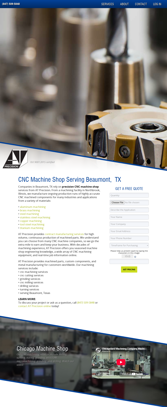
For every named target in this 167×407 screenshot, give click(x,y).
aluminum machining (33, 207)
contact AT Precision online (34, 306)
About (124, 4)
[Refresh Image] (135, 257)
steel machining (29, 214)
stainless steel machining (35, 217)
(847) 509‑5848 (11, 4)
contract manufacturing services (64, 234)
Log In (157, 4)
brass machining (30, 210)
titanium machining (31, 228)
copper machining (31, 221)
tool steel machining (32, 224)
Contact (141, 4)
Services (107, 4)
